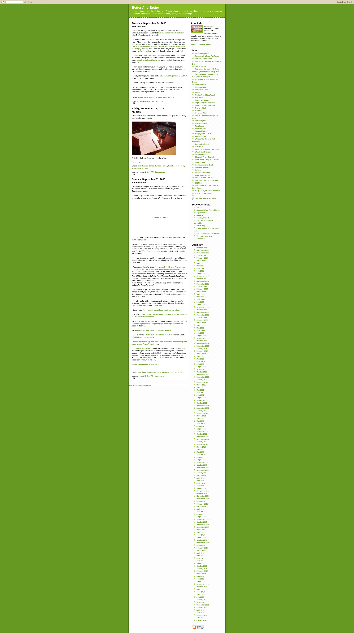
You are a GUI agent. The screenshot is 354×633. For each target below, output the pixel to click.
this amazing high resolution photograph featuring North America (157, 324)
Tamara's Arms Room (203, 59)
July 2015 (200, 514)
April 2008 (200, 294)
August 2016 (201, 537)
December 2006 (202, 253)
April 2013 (200, 449)
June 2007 (200, 268)
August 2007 (201, 273)
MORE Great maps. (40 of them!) (145, 364)
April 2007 (200, 263)
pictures (165, 372)
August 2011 (201, 398)
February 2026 (202, 615)
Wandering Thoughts (203, 152)
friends (171, 166)
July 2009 (200, 333)
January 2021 (201, 600)
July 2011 (200, 395)
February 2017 (202, 548)
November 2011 (202, 405)
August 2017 (201, 563)
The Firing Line (201, 121)
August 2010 (201, 367)
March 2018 (201, 574)
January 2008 (201, 286)
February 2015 (202, 504)
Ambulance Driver (143, 348)
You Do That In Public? (140, 168)
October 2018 (201, 587)
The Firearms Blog (202, 173)
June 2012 (200, 423)
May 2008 (200, 297)
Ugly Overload (200, 84)
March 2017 (201, 550)
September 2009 (202, 338)
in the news (151, 372)
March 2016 (201, 530)
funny (144, 372)
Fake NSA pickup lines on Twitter (159, 335)
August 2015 (201, 517)
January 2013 (201, 442)
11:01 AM (150, 101)
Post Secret (199, 126)
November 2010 (202, 374)
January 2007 (201, 255)
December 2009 (202, 346)
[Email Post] (159, 103)
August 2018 (201, 581)
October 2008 (201, 310)
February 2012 (202, 413)
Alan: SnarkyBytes (202, 175)
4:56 (151, 237)
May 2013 (200, 452)
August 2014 (201, 488)
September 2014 (202, 491)
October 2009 (201, 341)
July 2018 (200, 579)
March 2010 (201, 354)
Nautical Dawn (200, 131)
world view (179, 372)
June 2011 (200, 393)
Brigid (197, 92)
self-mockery (180, 166)
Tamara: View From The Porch (207, 56)
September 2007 (202, 276)
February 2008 (202, 289)
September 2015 (202, 519)
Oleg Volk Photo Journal (204, 157)
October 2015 (201, 522)
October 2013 (201, 465)
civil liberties (143, 166)
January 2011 (201, 380)
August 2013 (201, 460)
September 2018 (202, 584)
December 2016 (202, 543)
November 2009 (202, 343)
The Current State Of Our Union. (208, 233)
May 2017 (200, 556)
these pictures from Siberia (146, 60)
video (172, 372)
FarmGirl (198, 110)
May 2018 (200, 576)
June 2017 (200, 558)
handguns (153, 97)
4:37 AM (150, 172)
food (139, 372)
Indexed (198, 170)
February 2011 (202, 382)
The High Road (201, 123)
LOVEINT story (138, 337)
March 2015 (201, 506)
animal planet (143, 97)
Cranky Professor (202, 144)
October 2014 (201, 493)
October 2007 (201, 279)
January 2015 (201, 501)
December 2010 (202, 377)
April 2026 (200, 618)
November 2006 (202, 250)
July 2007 (200, 271)
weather (171, 97)
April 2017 (200, 553)
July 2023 (200, 613)
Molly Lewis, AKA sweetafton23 (207, 191)
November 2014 (202, 496)
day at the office (161, 166)
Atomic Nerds (200, 129)
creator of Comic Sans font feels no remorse (153, 330)
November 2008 (202, 312)
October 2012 (201, 434)
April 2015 (200, 509)
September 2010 (202, 369)
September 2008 (202, 307)
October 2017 (201, 566)
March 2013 (201, 447)
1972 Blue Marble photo (145, 321)
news (160, 97)
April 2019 (200, 589)
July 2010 (200, 364)
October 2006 (201, 247)
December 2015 (202, 527)
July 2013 (200, 457)
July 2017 (200, 561)
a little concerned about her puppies (157, 55)
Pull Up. (199, 207)
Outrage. (199, 215)
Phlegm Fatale (200, 136)
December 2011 (202, 408)
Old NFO (198, 183)
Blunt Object (200, 162)
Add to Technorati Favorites (140, 385)
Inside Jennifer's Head (204, 165)
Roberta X (199, 147)
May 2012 (200, 421)
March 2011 (201, 385)
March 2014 (201, 475)
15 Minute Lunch (201, 154)
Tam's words (145, 51)
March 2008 (201, 292)
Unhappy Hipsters (202, 167)
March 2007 (201, 260)
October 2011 (201, 403)
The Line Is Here (201, 90)
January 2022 (201, 607)
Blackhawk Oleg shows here (171, 76)
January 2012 (201, 411)
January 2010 (201, 349)
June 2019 (200, 592)
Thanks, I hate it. (202, 218)
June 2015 (200, 512)
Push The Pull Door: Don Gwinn (207, 149)
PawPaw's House (202, 100)
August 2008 (201, 304)
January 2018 (201, 569)
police (165, 97)
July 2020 (200, 597)
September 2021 (202, 602)
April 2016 (200, 532)
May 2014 (200, 480)
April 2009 (200, 325)
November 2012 (202, 436)
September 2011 (202, 400)
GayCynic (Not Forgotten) (205, 103)
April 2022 (200, 610)
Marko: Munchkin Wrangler (205, 95)
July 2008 (200, 302)
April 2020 (200, 594)
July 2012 (200, 426)
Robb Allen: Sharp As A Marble (207, 160)
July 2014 (200, 486)
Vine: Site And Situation (204, 178)
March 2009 (201, 323)
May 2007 (200, 266)
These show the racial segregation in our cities (161, 310)
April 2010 (200, 356)
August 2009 (201, 336)
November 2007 (202, 281)
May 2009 (200, 328)
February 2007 (202, 258)
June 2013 (200, 455)
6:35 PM (150, 376)
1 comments (160, 376)
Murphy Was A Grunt (203, 134)
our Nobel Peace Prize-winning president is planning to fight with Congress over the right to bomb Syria (158, 269)
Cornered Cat (200, 66)
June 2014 (200, 483)
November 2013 (202, 468)
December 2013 (202, 470)
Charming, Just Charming (205, 105)
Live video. (200, 238)
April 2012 (200, 418)
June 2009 (200, 330)
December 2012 (202, 439)
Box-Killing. (200, 225)
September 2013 (202, 462)
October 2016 (201, 540)
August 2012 (201, 429)
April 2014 (200, 478)
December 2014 (202, 499)
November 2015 (202, 524)
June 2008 (200, 299)
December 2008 (202, 315)
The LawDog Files (202, 53)
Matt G (212, 26)
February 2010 (202, 351)
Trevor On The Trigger (203, 193)
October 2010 (201, 372)
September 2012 (202, 431)
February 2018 (202, 571)
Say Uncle (199, 97)
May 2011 (200, 390)
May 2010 (200, 359)
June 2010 (200, 361)
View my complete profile (201, 44)
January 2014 (201, 473)
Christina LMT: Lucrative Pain (206, 180)
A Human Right (201, 113)
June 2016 (200, 535)
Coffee (151, 166)
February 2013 (202, 444)
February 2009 (202, 320)
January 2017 (201, 545)
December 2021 (202, 605)
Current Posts (202, 620)
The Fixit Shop (200, 87)
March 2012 (201, 416)
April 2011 (200, 387)
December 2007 (202, 284)
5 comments (161, 101)
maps (159, 372)
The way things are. (204, 236)
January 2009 (201, 317)
